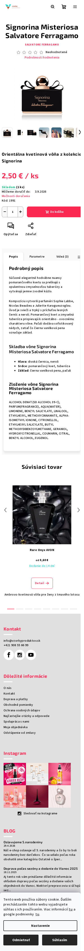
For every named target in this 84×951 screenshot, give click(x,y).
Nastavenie (40, 925)
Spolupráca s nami (16, 721)
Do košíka (57, 212)
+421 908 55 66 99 (16, 645)
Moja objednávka (16, 727)
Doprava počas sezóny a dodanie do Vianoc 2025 (41, 868)
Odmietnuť (21, 940)
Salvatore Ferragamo (42, 45)
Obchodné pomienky (18, 705)
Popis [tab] (13, 256)
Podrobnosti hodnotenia (42, 58)
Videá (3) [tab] (62, 256)
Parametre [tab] (37, 256)
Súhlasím (59, 940)
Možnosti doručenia (16, 196)
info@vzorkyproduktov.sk (22, 641)
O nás (7, 688)
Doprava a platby (16, 699)
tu (71, 909)
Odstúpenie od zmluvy (20, 733)
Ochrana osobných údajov (22, 710)
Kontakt (9, 693)
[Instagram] (20, 655)
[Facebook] (9, 655)
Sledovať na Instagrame (41, 813)
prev (5, 510)
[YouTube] (31, 655)
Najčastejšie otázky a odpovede (27, 716)
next (78, 510)
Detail (39, 583)
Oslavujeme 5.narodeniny (23, 842)
